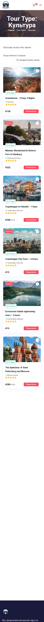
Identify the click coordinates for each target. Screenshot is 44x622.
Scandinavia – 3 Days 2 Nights (20, 98)
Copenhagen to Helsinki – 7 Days (21, 206)
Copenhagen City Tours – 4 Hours (21, 259)
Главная (11, 30)
